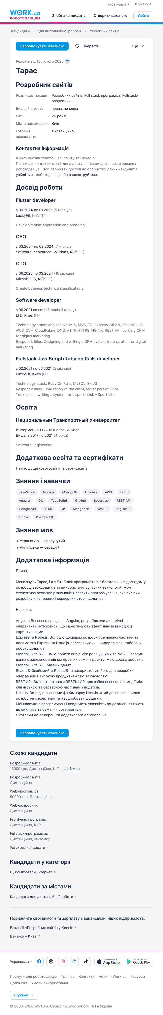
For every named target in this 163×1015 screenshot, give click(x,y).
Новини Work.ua (112, 976)
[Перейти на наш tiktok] (86, 961)
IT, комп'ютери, (31, 872)
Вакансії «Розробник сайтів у (41, 928)
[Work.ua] (25, 15)
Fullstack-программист (30, 833)
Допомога (18, 983)
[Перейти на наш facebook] (39, 961)
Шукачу (141, 4)
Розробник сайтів (25, 763)
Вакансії (23, 936)
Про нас (68, 976)
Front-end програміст (29, 819)
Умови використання (49, 983)
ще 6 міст (71, 769)
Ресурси (137, 976)
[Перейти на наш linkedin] (74, 961)
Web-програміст (24, 791)
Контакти (87, 976)
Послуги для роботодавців (33, 976)
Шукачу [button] (21, 995)
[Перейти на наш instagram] (62, 961)
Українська (19, 962)
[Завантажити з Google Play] (139, 961)
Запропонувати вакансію (42, 46)
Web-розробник (24, 805)
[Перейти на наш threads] (51, 961)
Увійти (143, 15)
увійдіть (23, 175)
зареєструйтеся (83, 175)
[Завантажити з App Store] (108, 961)
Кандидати (41, 897)
